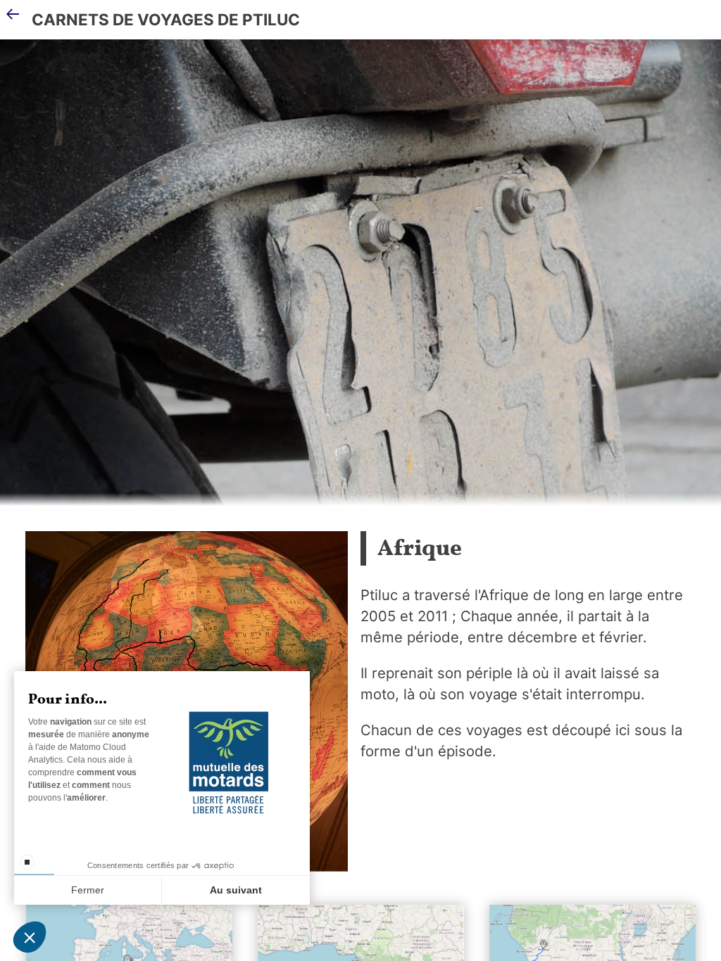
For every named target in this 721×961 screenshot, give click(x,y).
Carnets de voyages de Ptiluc (166, 19)
